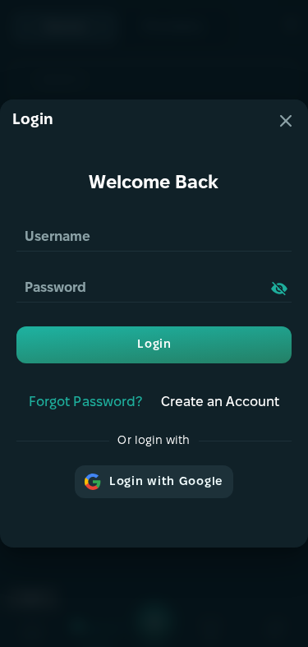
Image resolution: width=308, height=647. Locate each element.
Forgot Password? (85, 402)
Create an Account (220, 402)
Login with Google (166, 482)
